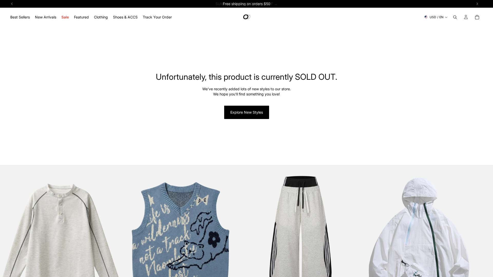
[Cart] (477, 17)
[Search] (455, 17)
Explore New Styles (246, 112)
